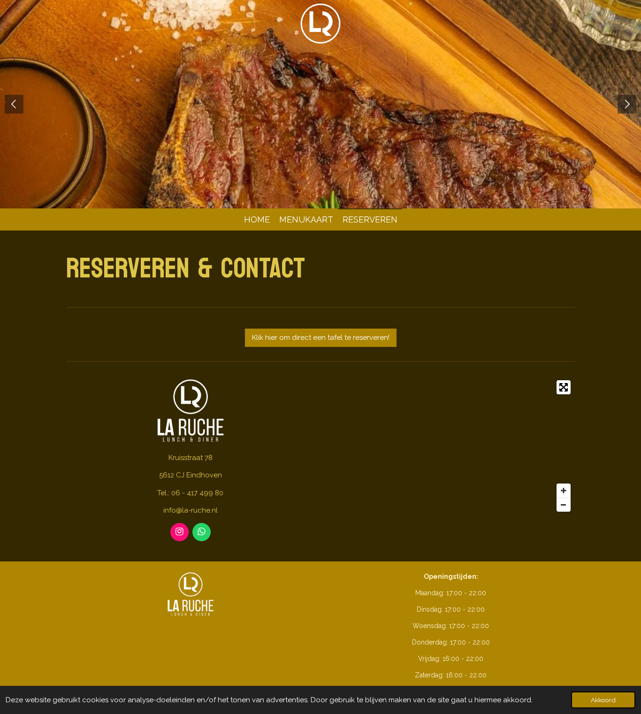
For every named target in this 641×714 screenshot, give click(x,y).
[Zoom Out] (564, 505)
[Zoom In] (564, 491)
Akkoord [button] (603, 700)
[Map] (450, 446)
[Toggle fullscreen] (564, 387)
